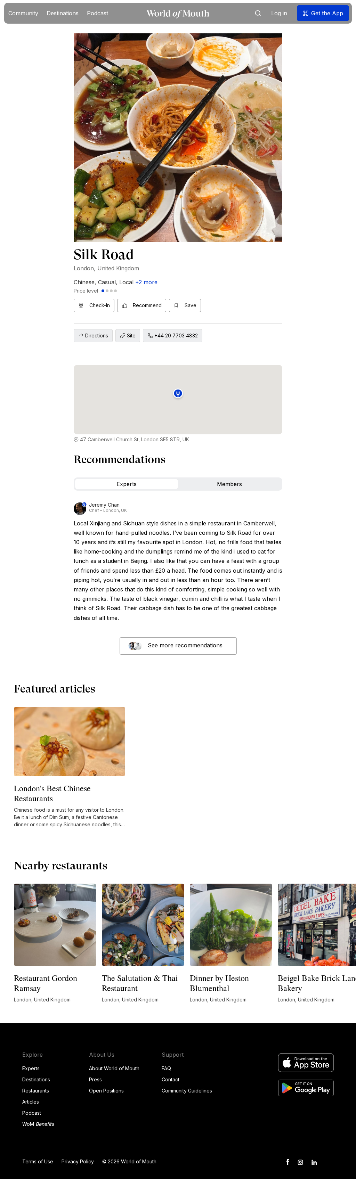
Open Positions (106, 1091)
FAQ (166, 1068)
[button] (23, 13)
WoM (38, 1124)
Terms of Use (37, 1161)
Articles (30, 1102)
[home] (177, 13)
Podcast (31, 1113)
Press (95, 1079)
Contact (170, 1079)
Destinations (36, 1079)
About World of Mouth (114, 1068)
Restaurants (35, 1091)
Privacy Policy (78, 1161)
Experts (31, 1068)
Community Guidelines (187, 1091)
